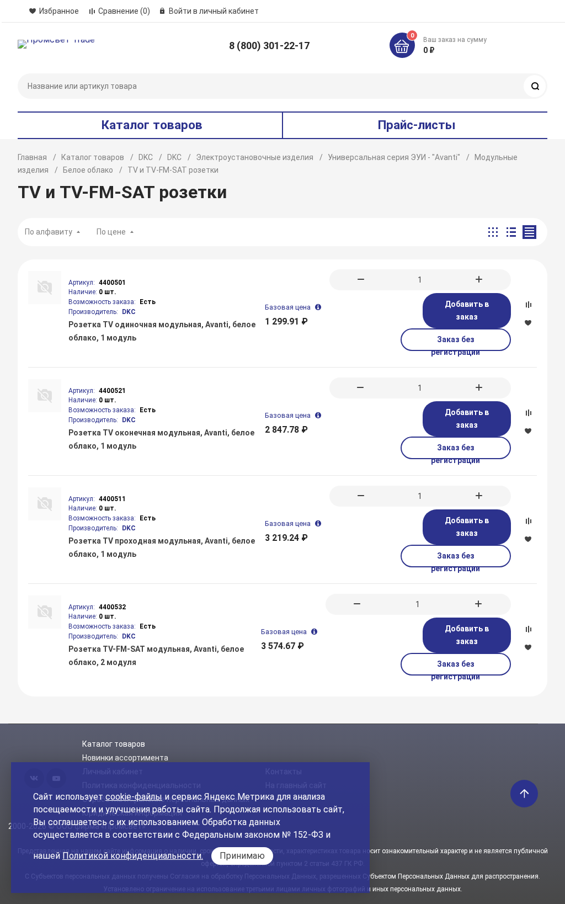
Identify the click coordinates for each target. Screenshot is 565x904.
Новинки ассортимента (125, 757)
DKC (145, 157)
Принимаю (242, 855)
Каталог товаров (92, 157)
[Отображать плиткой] (493, 232)
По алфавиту (48, 231)
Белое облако (88, 170)
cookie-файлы (133, 796)
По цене (111, 231)
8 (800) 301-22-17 (269, 45)
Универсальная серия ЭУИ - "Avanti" (394, 157)
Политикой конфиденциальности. (132, 855)
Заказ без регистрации (455, 343)
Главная (32, 157)
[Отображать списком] (511, 232)
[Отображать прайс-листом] (529, 232)
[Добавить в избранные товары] (528, 322)
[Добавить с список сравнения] (528, 304)
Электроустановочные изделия (254, 157)
